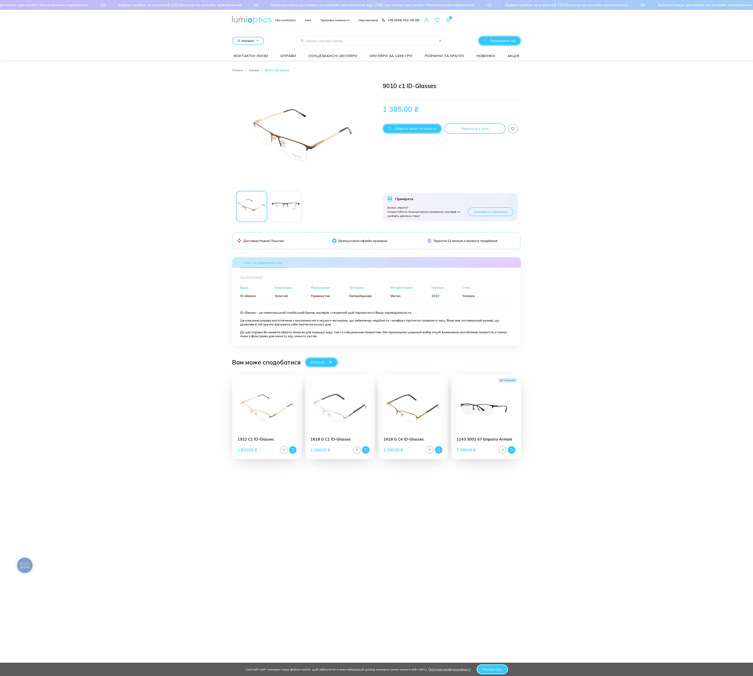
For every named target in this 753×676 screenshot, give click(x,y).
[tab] (251, 206)
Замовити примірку (491, 211)
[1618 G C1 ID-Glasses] (340, 408)
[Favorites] (437, 20)
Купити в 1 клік (475, 128)
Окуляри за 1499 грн (391, 56)
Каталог (248, 41)
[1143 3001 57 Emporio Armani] (486, 408)
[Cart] (448, 20)
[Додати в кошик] (292, 450)
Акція (513, 56)
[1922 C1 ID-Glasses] (267, 408)
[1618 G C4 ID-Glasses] (413, 408)
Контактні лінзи (251, 56)
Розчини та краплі (444, 56)
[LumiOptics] (251, 20)
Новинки (485, 56)
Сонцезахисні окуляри (332, 56)
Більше (317, 362)
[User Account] (426, 20)
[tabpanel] (303, 135)
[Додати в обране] (513, 128)
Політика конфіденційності (449, 669)
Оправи (288, 56)
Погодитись (492, 669)
